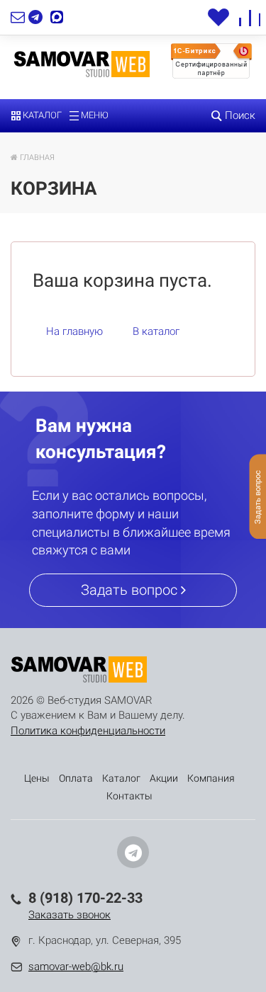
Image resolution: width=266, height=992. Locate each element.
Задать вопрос (131, 589)
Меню (94, 115)
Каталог (41, 115)
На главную (74, 331)
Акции (164, 778)
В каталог (156, 331)
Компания (211, 778)
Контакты (129, 796)
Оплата (76, 778)
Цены (37, 778)
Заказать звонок (69, 914)
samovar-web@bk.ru (75, 966)
